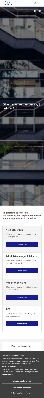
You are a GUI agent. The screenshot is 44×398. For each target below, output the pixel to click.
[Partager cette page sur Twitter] (40, 11)
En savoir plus (22, 244)
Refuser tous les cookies (22, 387)
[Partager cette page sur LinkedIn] (35, 11)
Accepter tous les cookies (22, 381)
